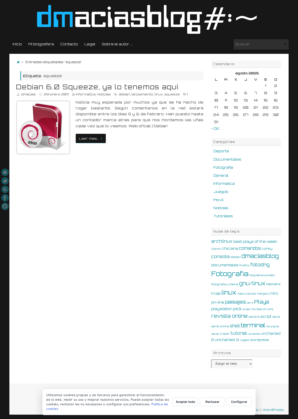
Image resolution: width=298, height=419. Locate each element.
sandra (254, 316)
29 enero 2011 (56, 94)
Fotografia (223, 167)
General (221, 175)
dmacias (28, 94)
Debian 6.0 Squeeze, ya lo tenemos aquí (97, 87)
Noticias (104, 94)
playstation (221, 309)
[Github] (5, 206)
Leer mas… (89, 138)
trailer (225, 333)
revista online (229, 316)
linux (159, 94)
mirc (275, 293)
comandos (250, 248)
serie (276, 316)
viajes (244, 340)
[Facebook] (5, 198)
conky (267, 248)
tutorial (239, 333)
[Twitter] (5, 181)
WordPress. (273, 410)
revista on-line (262, 309)
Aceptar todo (185, 402)
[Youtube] (5, 172)
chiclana (230, 248)
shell (235, 325)
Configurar (239, 402)
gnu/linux (252, 283)
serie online (220, 326)
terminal (253, 325)
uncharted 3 (227, 340)
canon (216, 248)
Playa (261, 302)
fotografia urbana (224, 284)
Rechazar (212, 402)
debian (124, 94)
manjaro (263, 293)
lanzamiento (142, 94)
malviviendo (246, 293)
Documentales (227, 159)
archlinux (222, 241)
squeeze (172, 94)
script (265, 316)
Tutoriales (223, 216)
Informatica (86, 94)
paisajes (235, 302)
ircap (216, 293)
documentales (224, 265)
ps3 (237, 309)
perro (250, 302)
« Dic (215, 128)
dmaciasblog (260, 256)
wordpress (259, 340)
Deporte (221, 151)
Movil (218, 200)
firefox (244, 265)
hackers (273, 284)
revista (246, 309)
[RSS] (5, 189)
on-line (217, 302)
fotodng (260, 264)
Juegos (220, 191)
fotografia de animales (261, 275)
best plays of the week (255, 241)
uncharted (254, 333)
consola (220, 256)
